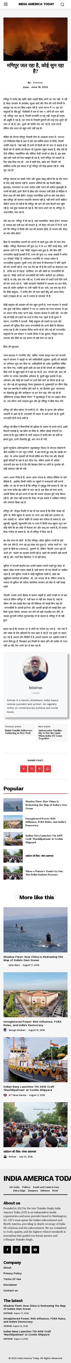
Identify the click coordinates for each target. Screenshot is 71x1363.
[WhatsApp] (47, 768)
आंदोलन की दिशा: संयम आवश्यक (39, 855)
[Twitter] (31, 768)
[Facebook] (23, 768)
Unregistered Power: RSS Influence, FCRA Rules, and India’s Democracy (46, 822)
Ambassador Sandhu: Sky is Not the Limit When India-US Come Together (50, 734)
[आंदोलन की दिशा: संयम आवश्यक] (13, 856)
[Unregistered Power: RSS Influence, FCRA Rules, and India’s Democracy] (13, 822)
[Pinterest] (39, 768)
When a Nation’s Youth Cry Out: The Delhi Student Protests (44, 873)
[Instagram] (16, 1249)
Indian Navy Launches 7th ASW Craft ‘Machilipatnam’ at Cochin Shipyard (44, 839)
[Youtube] (35, 1249)
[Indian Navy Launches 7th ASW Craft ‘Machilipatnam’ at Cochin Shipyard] (13, 839)
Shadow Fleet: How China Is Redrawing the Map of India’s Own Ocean (46, 805)
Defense (8, 1313)
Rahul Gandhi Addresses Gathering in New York (18, 732)
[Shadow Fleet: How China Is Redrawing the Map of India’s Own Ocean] (13, 805)
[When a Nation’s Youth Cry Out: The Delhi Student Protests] (13, 873)
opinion (7, 1326)
